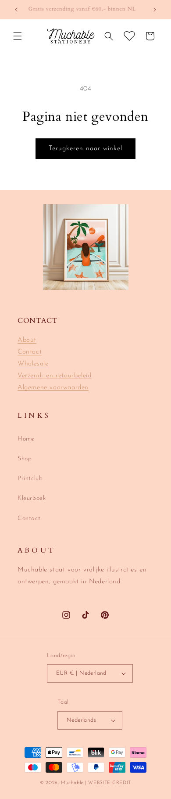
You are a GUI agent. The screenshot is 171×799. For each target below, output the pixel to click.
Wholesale (33, 364)
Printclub (30, 478)
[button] (17, 36)
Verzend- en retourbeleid (54, 375)
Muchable (72, 783)
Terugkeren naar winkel (85, 148)
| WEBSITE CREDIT (108, 783)
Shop (25, 459)
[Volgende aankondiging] (154, 9)
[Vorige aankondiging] (16, 9)
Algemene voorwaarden (53, 387)
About (27, 340)
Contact (30, 352)
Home (26, 439)
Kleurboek (32, 498)
